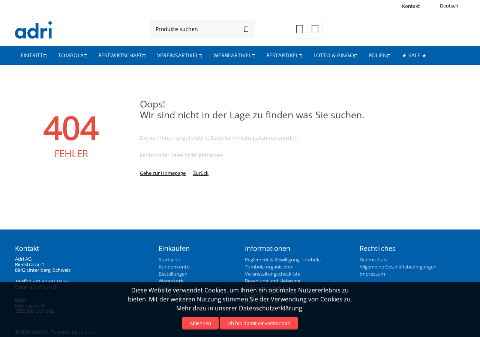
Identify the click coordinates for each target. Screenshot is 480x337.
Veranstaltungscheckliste (272, 273)
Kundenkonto (174, 266)
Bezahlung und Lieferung (272, 280)
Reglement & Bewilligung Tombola (283, 259)
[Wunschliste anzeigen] (299, 31)
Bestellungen (173, 273)
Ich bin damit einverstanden (258, 323)
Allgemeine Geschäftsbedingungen (398, 266)
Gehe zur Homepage (163, 173)
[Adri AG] (34, 28)
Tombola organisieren (269, 266)
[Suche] (246, 29)
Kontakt (411, 6)
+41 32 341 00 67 (51, 281)
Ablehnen (200, 323)
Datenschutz (374, 259)
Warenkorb (171, 280)
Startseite (169, 259)
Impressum (372, 273)
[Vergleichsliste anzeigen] (315, 31)
